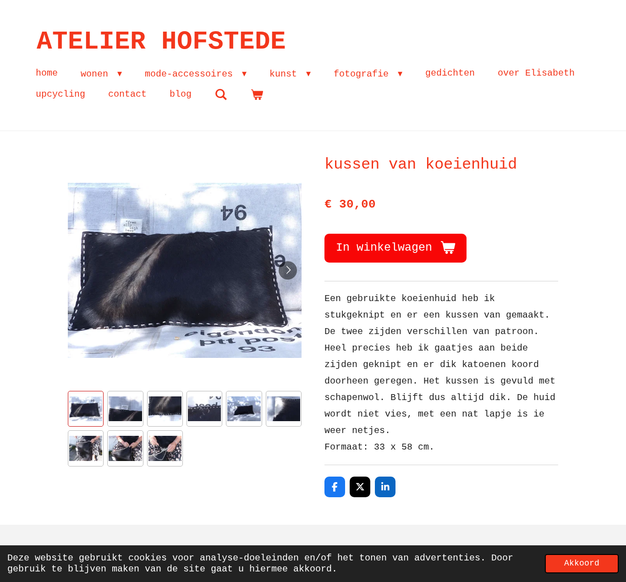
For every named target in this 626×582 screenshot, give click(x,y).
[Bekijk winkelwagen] (256, 94)
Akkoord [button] (581, 563)
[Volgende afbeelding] (288, 270)
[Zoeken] (220, 94)
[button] (86, 409)
